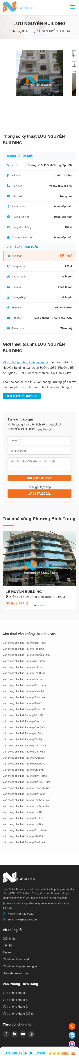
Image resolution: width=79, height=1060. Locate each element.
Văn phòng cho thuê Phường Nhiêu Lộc (24, 691)
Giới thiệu (9, 938)
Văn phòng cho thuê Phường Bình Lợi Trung (26, 782)
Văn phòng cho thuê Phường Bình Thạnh (25, 775)
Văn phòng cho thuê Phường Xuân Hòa (24, 697)
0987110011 (41, 493)
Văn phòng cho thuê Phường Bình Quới (24, 794)
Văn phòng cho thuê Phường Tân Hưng (24, 673)
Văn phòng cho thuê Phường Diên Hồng (24, 751)
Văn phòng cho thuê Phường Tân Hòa (23, 812)
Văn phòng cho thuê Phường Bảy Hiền (23, 818)
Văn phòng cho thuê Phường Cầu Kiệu (23, 836)
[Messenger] (72, 1044)
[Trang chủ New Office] (19, 11)
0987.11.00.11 (25, 913)
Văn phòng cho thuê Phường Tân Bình (23, 824)
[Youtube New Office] (23, 1034)
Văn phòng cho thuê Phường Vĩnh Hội (23, 715)
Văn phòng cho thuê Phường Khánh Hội (24, 709)
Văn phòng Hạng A (15, 992)
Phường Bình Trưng (23, 31)
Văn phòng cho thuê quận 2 (25, 362)
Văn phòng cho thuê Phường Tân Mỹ (22, 739)
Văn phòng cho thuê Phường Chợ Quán (24, 727)
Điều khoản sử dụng (16, 973)
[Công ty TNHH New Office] (19, 884)
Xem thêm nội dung (20, 396)
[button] (35, 92)
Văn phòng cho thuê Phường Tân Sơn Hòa (26, 800)
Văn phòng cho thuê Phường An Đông (23, 733)
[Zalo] (72, 1035)
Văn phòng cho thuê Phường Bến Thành (24, 642)
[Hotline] (72, 1026)
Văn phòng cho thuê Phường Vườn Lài (23, 757)
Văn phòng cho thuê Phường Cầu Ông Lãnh (26, 655)
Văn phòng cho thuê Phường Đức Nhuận (24, 830)
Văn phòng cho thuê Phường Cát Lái (22, 667)
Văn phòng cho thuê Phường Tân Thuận (24, 745)
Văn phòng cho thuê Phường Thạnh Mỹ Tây (26, 788)
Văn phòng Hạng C (15, 1006)
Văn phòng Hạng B (15, 999)
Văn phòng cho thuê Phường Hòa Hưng (24, 763)
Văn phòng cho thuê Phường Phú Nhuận (24, 842)
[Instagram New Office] (31, 1034)
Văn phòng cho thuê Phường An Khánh (24, 661)
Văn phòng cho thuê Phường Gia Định (23, 769)
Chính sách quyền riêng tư (20, 966)
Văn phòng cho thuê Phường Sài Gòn (23, 679)
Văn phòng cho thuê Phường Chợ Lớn (23, 721)
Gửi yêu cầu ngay (39, 478)
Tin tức (7, 952)
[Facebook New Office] (6, 1034)
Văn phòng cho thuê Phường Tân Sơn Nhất (26, 806)
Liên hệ (7, 945)
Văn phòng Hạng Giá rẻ (18, 1013)
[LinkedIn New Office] (14, 1034)
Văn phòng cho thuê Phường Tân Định (23, 648)
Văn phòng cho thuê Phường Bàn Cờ (23, 703)
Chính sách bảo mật (16, 959)
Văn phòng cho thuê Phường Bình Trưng (24, 685)
